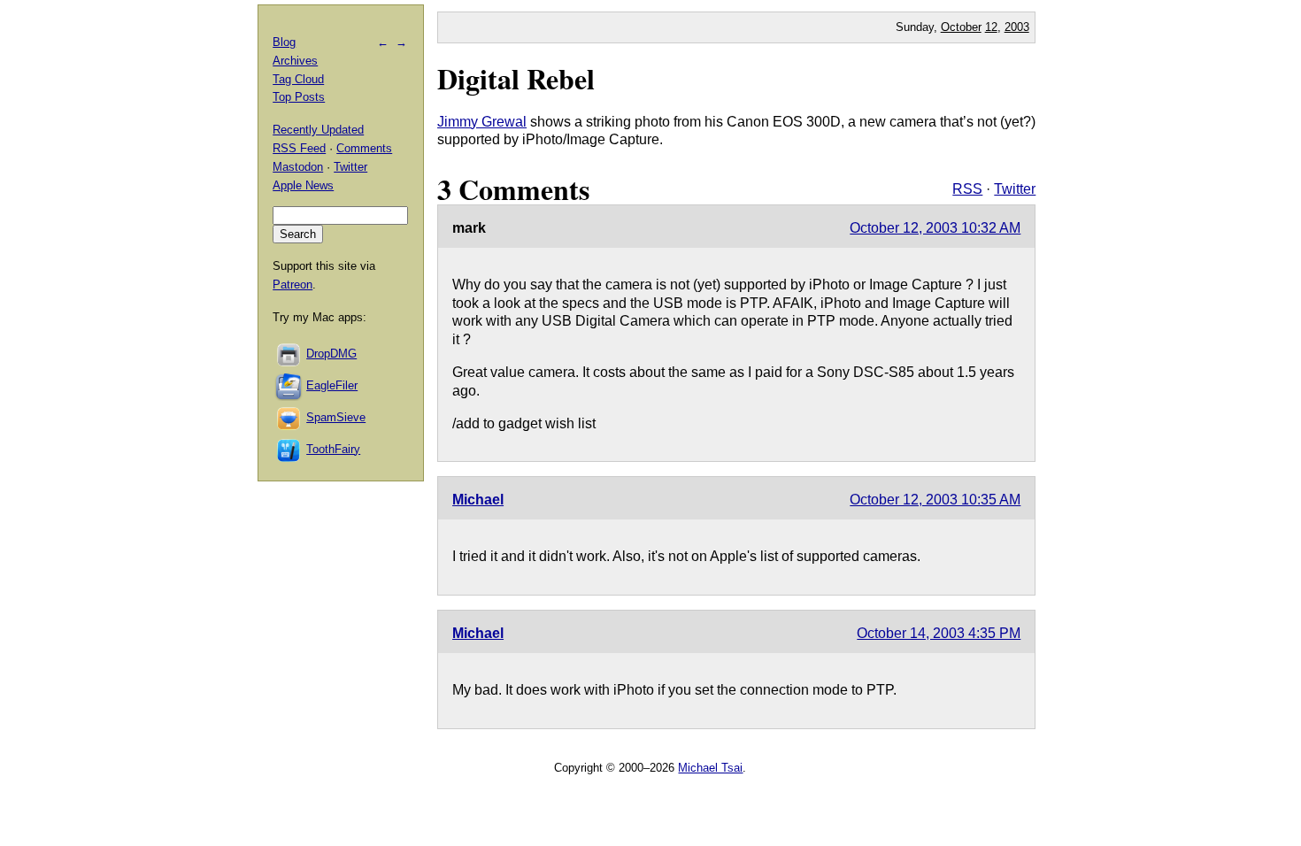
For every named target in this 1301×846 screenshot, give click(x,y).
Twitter (1014, 188)
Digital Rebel (516, 78)
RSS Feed (299, 148)
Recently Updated (318, 129)
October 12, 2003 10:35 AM (935, 499)
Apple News (303, 185)
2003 (1017, 27)
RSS (967, 188)
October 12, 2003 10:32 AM (935, 227)
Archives (295, 60)
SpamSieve (336, 417)
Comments (364, 148)
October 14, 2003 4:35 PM (938, 633)
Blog (284, 42)
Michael (478, 499)
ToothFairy (333, 449)
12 (991, 27)
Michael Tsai (710, 767)
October (961, 27)
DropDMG (331, 353)
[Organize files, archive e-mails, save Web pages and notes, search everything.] (289, 385)
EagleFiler (332, 385)
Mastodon (298, 166)
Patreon (292, 284)
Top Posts (299, 97)
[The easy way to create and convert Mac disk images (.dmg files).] (289, 353)
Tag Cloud (298, 79)
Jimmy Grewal (482, 121)
